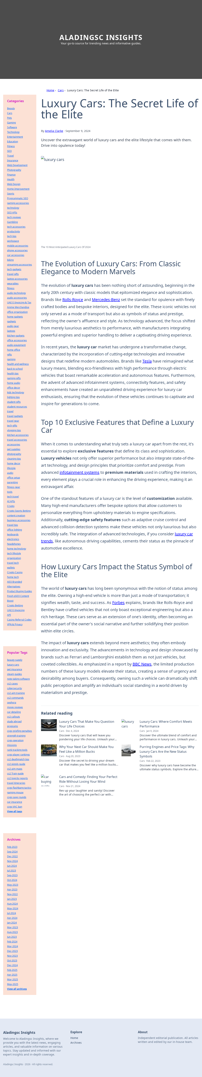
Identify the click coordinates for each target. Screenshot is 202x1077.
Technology (13, 132)
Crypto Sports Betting (19, 510)
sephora (11, 702)
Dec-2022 (12, 856)
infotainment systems (79, 472)
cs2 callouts (13, 716)
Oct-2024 (12, 880)
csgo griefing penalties (19, 731)
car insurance (14, 802)
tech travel (13, 496)
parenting (12, 482)
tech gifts (12, 425)
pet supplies (13, 449)
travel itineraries (16, 783)
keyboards (13, 534)
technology (13, 207)
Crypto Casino (14, 572)
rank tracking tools (17, 750)
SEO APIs (12, 212)
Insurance (12, 160)
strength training (16, 735)
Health (10, 179)
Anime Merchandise (18, 307)
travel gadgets (15, 416)
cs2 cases (12, 683)
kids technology (15, 392)
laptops (11, 331)
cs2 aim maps (14, 768)
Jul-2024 (11, 913)
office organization (17, 312)
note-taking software (18, 679)
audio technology (16, 293)
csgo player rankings (18, 754)
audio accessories (17, 297)
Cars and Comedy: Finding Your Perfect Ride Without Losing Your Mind (88, 779)
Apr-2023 (12, 889)
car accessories (15, 255)
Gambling (12, 222)
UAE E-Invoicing (15, 610)
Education (12, 141)
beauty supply (14, 660)
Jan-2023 (12, 899)
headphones (14, 544)
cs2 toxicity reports (17, 778)
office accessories (17, 340)
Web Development (17, 165)
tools (9, 492)
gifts (9, 354)
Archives (76, 1042)
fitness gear (13, 487)
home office (13, 350)
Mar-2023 (12, 927)
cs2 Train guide (15, 773)
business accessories (18, 520)
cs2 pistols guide (16, 764)
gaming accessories (18, 203)
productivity (13, 231)
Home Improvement (18, 189)
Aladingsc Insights (101, 37)
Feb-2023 (12, 847)
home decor (13, 463)
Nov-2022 (12, 894)
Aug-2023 (12, 932)
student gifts (14, 402)
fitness (10, 288)
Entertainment (15, 136)
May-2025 (12, 984)
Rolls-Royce (72, 299)
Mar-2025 (12, 979)
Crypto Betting (15, 605)
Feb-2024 (12, 941)
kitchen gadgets (15, 335)
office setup (13, 477)
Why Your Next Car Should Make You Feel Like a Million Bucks (86, 749)
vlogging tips (14, 430)
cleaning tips (14, 458)
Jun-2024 (12, 866)
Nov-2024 (12, 861)
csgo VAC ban (14, 806)
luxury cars (13, 664)
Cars (61, 90)
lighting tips (13, 397)
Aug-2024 (12, 903)
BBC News (142, 664)
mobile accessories (17, 245)
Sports (10, 193)
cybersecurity (14, 688)
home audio (13, 383)
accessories (13, 444)
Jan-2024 (12, 922)
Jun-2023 (12, 937)
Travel (10, 155)
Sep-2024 (12, 851)
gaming (11, 359)
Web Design (13, 184)
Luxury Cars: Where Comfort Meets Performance (166, 723)
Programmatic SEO (17, 198)
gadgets (11, 321)
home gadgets (15, 316)
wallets (11, 567)
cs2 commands (15, 697)
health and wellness (18, 364)
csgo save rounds (16, 797)
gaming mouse (15, 792)
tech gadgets (14, 269)
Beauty (11, 108)
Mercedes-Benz (106, 299)
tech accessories (16, 226)
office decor (13, 387)
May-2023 (12, 884)
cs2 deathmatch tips (18, 759)
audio (10, 473)
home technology (16, 548)
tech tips (11, 236)
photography (14, 454)
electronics (13, 539)
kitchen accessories (18, 435)
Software (12, 127)
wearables (13, 283)
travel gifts (13, 274)
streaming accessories (19, 264)
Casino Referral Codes (19, 619)
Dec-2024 (12, 965)
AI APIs (11, 501)
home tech (13, 577)
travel (10, 411)
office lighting (14, 529)
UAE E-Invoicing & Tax (19, 302)
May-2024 (12, 908)
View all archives (17, 989)
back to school (15, 368)
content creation (16, 515)
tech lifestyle (14, 553)
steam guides (14, 674)
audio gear (13, 326)
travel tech (13, 563)
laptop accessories (17, 278)
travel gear (13, 421)
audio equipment (16, 345)
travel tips (12, 525)
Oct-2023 (12, 960)
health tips (13, 373)
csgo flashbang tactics (19, 787)
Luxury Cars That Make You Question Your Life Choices (86, 723)
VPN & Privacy (14, 624)
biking (10, 260)
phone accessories (17, 250)
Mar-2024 (12, 946)
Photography (14, 170)
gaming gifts (14, 378)
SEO (9, 151)
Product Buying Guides (19, 591)
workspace (13, 241)
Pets (9, 118)
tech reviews (14, 217)
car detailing (14, 712)
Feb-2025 (12, 970)
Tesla (147, 361)
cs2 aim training (16, 693)
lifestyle (11, 468)
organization (14, 558)
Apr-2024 (12, 918)
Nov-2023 (12, 955)
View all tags (14, 811)
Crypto (10, 506)
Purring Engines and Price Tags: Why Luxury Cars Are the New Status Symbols (167, 751)
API (9, 615)
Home (50, 90)
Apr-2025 (12, 974)
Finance (11, 174)
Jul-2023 (11, 870)
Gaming (11, 122)
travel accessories (17, 439)
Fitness (11, 146)
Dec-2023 (12, 951)
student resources (17, 406)
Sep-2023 (12, 875)
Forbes (118, 602)
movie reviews (15, 707)
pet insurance (14, 669)
